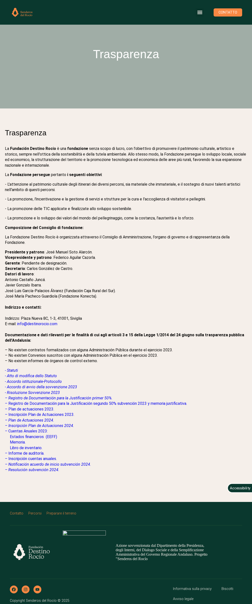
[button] (200, 12)
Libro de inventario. (26, 447)
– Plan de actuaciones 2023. (29, 409)
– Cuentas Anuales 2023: (26, 431)
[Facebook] (14, 589)
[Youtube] (37, 589)
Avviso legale (183, 599)
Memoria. (18, 442)
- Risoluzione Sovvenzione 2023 (32, 392)
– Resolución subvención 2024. (32, 469)
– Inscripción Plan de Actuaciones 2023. (39, 414)
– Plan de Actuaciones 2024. (29, 420)
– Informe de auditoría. (24, 453)
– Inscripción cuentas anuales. (31, 458)
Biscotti (227, 589)
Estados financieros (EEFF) (33, 436)
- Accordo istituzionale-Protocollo (33, 381)
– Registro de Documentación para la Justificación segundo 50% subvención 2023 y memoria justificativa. (96, 403)
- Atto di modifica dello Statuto (31, 375)
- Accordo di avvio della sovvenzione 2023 (41, 387)
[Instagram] (26, 589)
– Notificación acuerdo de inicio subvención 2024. (48, 464)
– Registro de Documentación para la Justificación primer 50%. (58, 398)
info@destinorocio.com (37, 323)
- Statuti (11, 370)
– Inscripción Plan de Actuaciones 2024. (39, 425)
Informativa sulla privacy (192, 589)
